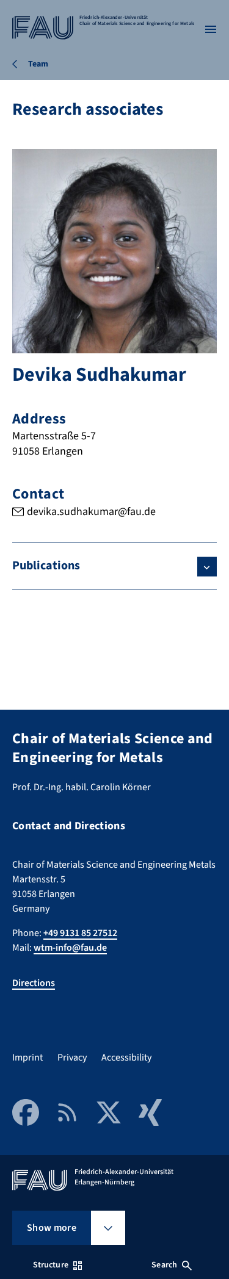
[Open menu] (210, 29)
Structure (50, 1265)
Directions (33, 983)
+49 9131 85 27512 (80, 933)
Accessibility (126, 1057)
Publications (46, 565)
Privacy (72, 1057)
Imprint (27, 1057)
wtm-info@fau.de (70, 947)
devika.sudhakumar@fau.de (91, 511)
